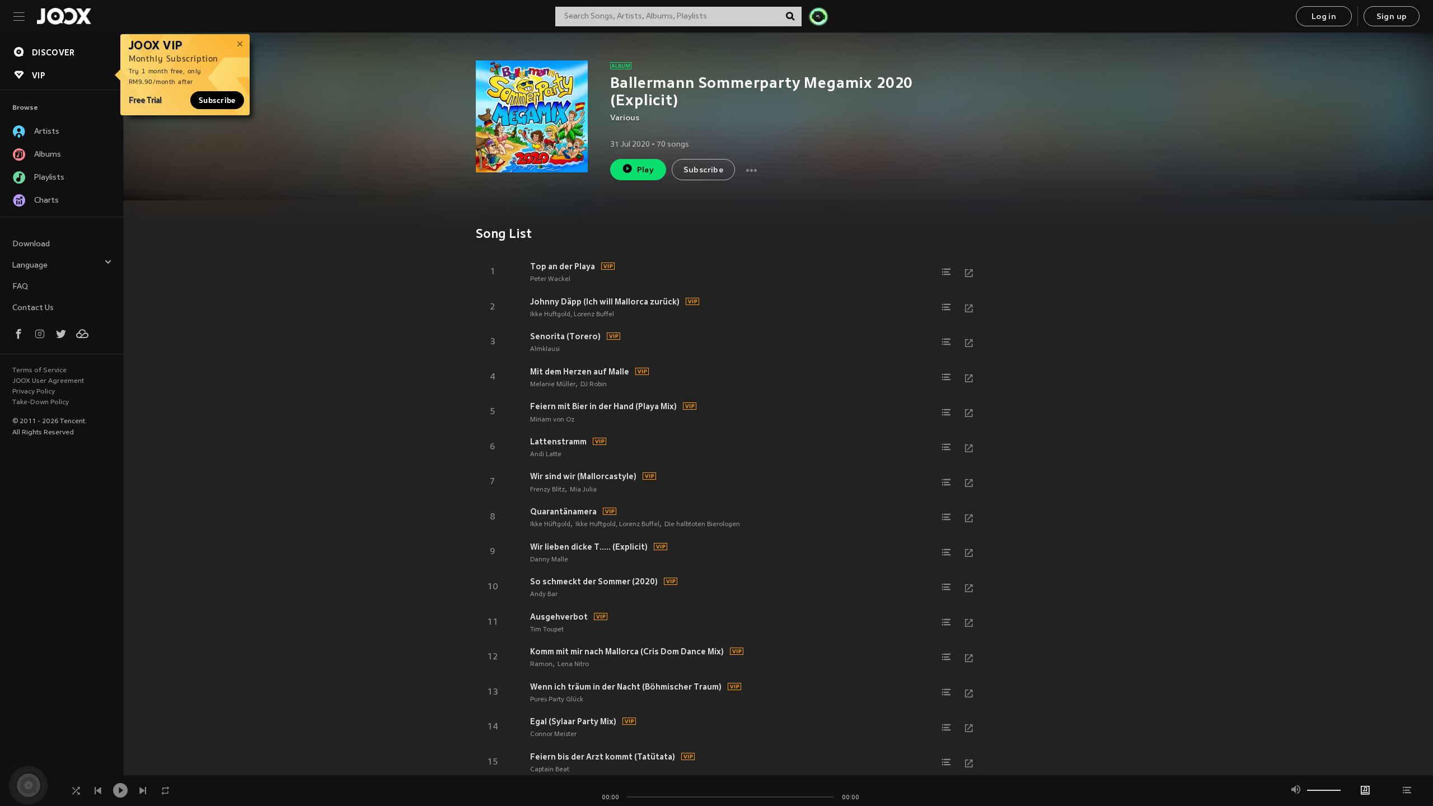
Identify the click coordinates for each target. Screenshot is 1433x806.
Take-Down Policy (40, 402)
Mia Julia (583, 489)
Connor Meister (553, 734)
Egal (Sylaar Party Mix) (573, 721)
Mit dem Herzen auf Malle (579, 371)
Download (31, 244)
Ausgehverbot (559, 616)
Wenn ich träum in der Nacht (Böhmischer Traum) (626, 686)
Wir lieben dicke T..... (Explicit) (589, 546)
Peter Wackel (550, 279)
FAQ (20, 287)
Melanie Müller (552, 384)
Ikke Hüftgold (550, 524)
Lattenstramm (558, 441)
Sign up (1391, 17)
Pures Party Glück (556, 699)
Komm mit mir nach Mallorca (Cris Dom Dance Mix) (627, 651)
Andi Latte (545, 454)
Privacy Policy (33, 392)
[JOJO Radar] (818, 16)
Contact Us (33, 308)
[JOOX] (64, 16)
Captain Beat (549, 769)
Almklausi (545, 349)
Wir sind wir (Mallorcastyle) (583, 476)
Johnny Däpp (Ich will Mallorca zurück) (605, 301)
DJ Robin (593, 384)
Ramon (541, 664)
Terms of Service (39, 370)
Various (624, 118)
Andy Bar (544, 594)
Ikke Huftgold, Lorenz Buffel (572, 314)
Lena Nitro (573, 664)
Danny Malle (549, 559)
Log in (1324, 17)
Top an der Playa (562, 266)
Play (645, 170)
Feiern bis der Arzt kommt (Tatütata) (602, 756)
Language (30, 265)
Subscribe (217, 100)
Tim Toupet (547, 629)
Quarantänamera (563, 511)
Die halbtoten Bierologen (702, 524)
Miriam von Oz (552, 419)
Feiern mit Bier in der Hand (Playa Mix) (603, 406)
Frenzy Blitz (547, 489)
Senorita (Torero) (565, 336)
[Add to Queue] (946, 272)
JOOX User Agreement (48, 381)
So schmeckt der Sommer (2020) (594, 581)
